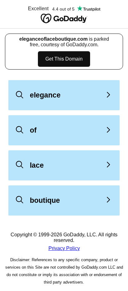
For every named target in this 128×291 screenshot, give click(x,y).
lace (37, 165)
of (33, 130)
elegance (45, 95)
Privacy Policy (64, 248)
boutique (45, 200)
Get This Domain (64, 58)
